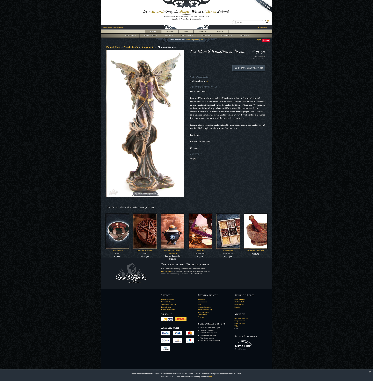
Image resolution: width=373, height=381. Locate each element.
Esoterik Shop (166, 307)
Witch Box (200, 251)
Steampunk (203, 31)
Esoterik (153, 31)
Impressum (202, 299)
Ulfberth (237, 326)
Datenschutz (202, 302)
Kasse (196, 40)
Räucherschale (117, 251)
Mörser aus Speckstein (255, 251)
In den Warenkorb (250, 68)
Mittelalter (170, 31)
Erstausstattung (200, 253)
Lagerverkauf (239, 304)
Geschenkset (228, 253)
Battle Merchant (240, 323)
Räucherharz (228, 251)
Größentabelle (118, 27)
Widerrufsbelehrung (205, 309)
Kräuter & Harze (149, 35)
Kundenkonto (166, 271)
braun (145, 253)
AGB (199, 304)
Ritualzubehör (225, 35)
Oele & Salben (185, 35)
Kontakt (237, 307)
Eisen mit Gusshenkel (172, 256)
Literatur (167, 35)
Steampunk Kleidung (168, 304)
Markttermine (202, 315)
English (258, 40)
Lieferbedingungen (204, 307)
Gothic (186, 31)
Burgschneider (239, 321)
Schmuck (243, 35)
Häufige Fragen (239, 299)
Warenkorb (189, 40)
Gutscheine (107, 27)
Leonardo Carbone (241, 318)
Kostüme (220, 31)
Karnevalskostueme (168, 309)
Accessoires (129, 35)
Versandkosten (203, 312)
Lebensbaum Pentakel (145, 251)
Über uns (201, 317)
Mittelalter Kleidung (167, 299)
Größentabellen (239, 302)
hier (210, 377)
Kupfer (117, 253)
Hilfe (201, 40)
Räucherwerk (205, 35)
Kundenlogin (262, 27)
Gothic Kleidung (166, 302)
